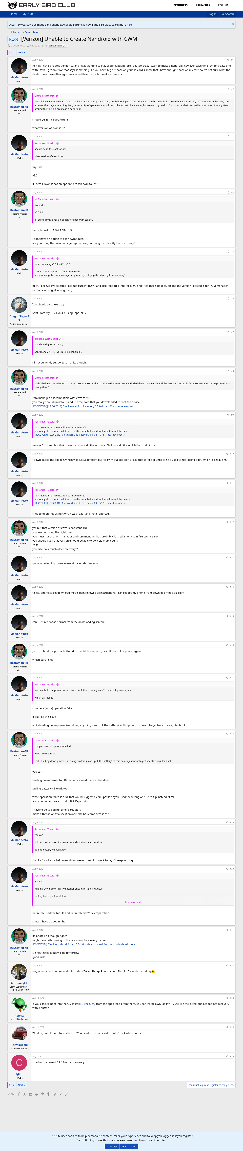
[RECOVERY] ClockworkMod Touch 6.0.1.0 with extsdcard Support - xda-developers (83, 944)
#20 (232, 868)
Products (180, 5)
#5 (232, 251)
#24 (232, 1027)
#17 (232, 677)
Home (14, 14)
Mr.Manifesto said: (45, 95)
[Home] (202, 12)
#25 (232, 1056)
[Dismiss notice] (232, 24)
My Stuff (27, 14)
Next (20, 52)
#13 (232, 557)
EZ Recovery (87, 1004)
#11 (232, 483)
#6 (232, 298)
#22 (232, 965)
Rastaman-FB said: (45, 143)
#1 (232, 59)
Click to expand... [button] (133, 902)
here (130, 24)
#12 (232, 522)
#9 (232, 414)
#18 (232, 733)
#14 (232, 586)
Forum (223, 5)
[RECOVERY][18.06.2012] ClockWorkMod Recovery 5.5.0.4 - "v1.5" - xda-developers (83, 406)
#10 (232, 453)
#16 (232, 645)
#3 (232, 136)
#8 (232, 371)
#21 (232, 930)
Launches (203, 5)
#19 (232, 822)
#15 (232, 616)
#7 (232, 332)
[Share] (228, 60)
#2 (232, 89)
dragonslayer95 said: (46, 338)
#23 (232, 998)
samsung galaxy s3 (58, 45)
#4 (232, 192)
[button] (35, 14)
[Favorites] (205, 12)
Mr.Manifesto (17, 45)
